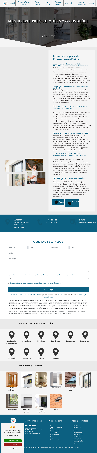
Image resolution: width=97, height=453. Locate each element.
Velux (71, 3)
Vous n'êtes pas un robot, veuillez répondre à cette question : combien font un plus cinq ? (40, 275)
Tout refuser (12, 444)
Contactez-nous (75, 203)
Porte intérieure (37, 3)
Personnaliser (12, 448)
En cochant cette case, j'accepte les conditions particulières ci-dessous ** (36, 283)
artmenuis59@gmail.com (87, 222)
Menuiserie (77, 425)
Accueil (12, 3)
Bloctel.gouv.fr (35, 313)
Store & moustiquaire (81, 3)
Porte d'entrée (47, 3)
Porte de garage (58, 3)
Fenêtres (76, 429)
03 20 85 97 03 (52, 222)
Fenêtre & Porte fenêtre (23, 3)
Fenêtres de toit (78, 434)
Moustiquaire (77, 438)
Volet (66, 3)
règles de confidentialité (49, 295)
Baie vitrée (76, 436)
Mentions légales (54, 447)
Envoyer (51, 289)
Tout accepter (13, 441)
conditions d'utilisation (70, 295)
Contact (92, 3)
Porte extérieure (78, 441)
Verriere (76, 431)
